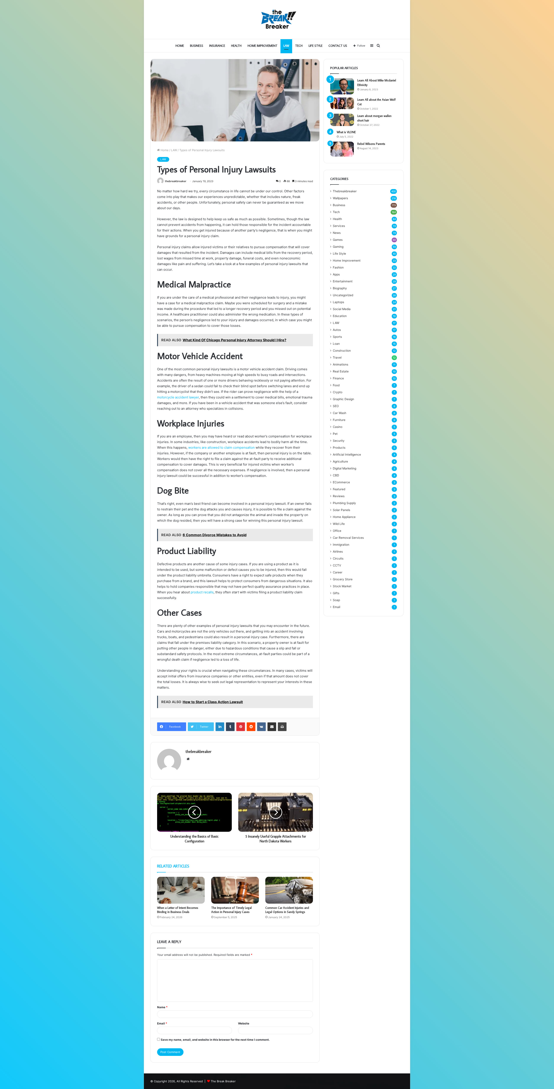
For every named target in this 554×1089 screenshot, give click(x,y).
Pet (335, 433)
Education (340, 316)
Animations (340, 364)
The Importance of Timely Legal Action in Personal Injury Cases (231, 910)
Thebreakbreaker (345, 191)
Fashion (338, 267)
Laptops (338, 302)
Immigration (341, 544)
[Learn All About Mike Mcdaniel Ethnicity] (342, 86)
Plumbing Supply (344, 503)
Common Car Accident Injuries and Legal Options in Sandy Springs (287, 910)
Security (339, 440)
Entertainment (343, 281)
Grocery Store (343, 579)
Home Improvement (262, 46)
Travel (337, 357)
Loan (336, 343)
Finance (338, 378)
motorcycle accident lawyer (178, 397)
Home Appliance (344, 517)
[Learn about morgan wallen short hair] (342, 120)
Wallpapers (340, 198)
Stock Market (342, 586)
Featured (339, 489)
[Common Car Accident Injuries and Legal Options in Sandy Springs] (289, 890)
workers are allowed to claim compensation (221, 447)
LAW (286, 46)
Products (339, 447)
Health (236, 46)
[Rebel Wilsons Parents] (342, 149)
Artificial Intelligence (347, 454)
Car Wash (339, 413)
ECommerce (341, 482)
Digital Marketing (344, 468)
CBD (336, 475)
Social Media (342, 309)
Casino (337, 427)
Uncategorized (343, 295)
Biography (340, 288)
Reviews (339, 496)
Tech (299, 46)
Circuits (338, 558)
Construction (342, 350)
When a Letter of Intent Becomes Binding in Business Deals (177, 910)
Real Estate (341, 371)
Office (337, 530)
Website (243, 1023)
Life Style (315, 46)
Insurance (217, 46)
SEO (336, 406)
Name (162, 1007)
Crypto (337, 392)
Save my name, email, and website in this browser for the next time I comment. (215, 1039)
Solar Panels (341, 510)
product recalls (202, 592)
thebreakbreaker (175, 181)
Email (162, 1023)
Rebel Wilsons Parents (371, 144)
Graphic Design (343, 399)
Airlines (338, 551)
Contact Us (338, 46)
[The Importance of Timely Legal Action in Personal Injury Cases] (235, 890)
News (337, 233)
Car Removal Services (348, 537)
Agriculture (340, 461)
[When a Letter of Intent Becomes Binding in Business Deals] (181, 890)
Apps (336, 274)
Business (196, 46)
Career (337, 572)
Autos (337, 330)
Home (180, 46)
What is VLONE (346, 132)
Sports (337, 336)
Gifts (336, 593)
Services (339, 226)
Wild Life (339, 524)
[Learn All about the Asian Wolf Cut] (342, 103)
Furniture (339, 420)
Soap (336, 600)
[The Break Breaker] (277, 19)
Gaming (338, 246)
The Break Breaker (223, 1081)
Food (336, 385)
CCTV (337, 565)
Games (338, 239)
